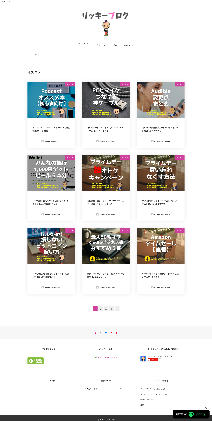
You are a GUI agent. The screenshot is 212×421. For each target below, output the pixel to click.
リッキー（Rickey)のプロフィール (153, 394)
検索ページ (144, 405)
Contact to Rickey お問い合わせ (153, 389)
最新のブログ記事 (147, 399)
